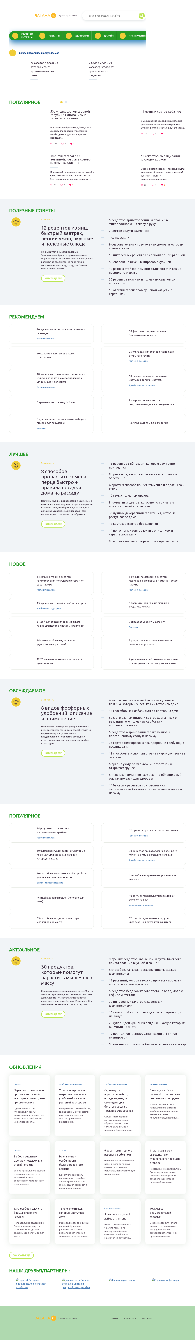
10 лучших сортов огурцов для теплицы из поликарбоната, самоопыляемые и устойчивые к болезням (61, 378)
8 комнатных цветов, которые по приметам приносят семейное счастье (141, 504)
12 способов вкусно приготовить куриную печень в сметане (147, 755)
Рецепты (54, 35)
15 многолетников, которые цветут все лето (71, 1212)
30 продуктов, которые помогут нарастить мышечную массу (66, 975)
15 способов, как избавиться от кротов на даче (144, 711)
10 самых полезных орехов (129, 495)
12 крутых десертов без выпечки (133, 523)
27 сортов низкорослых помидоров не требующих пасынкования (146, 744)
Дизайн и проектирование (142, 385)
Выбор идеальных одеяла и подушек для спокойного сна (28, 1160)
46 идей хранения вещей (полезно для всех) (60, 899)
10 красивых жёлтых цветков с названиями (55, 355)
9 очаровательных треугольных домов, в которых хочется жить (146, 246)
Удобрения (82, 35)
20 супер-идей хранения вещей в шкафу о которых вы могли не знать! (147, 1024)
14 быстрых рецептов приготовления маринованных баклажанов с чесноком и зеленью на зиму (146, 789)
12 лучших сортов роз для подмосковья (153, 830)
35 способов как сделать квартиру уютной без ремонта (58, 920)
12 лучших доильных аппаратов (148, 422)
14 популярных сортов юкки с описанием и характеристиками (141, 532)
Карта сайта (130, 1318)
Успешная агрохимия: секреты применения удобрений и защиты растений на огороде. (73, 1096)
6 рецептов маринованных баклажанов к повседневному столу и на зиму (139, 734)
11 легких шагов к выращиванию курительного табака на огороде (165, 1156)
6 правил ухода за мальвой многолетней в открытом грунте (140, 766)
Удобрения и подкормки (49, 608)
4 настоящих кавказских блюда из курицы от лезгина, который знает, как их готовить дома (143, 702)
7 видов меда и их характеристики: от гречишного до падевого (101, 69)
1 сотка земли (119, 237)
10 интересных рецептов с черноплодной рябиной (147, 255)
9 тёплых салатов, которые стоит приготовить (144, 541)
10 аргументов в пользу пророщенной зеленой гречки (152, 897)
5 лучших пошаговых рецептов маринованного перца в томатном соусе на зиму (153, 580)
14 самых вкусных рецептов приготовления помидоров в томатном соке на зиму (61, 580)
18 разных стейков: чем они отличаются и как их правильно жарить (145, 270)
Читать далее (53, 278)
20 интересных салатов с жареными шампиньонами (135, 1003)
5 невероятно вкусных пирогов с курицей (140, 262)
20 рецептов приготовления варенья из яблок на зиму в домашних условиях (153, 852)
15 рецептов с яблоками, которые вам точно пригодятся (142, 465)
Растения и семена (27, 35)
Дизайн (108, 35)
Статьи (17, 1084)
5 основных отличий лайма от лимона (117, 1216)
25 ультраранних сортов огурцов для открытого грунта (151, 353)
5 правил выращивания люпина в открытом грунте (149, 604)
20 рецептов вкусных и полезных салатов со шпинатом (142, 281)
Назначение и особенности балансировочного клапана (71, 1162)
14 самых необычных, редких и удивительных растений (56, 642)
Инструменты (137, 35)
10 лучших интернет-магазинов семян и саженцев (61, 331)
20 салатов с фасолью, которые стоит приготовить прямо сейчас (44, 69)
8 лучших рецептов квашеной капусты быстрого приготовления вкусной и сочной (145, 961)
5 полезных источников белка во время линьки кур (147, 1044)
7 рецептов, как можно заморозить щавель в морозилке (150, 642)
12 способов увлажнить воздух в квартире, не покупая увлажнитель (150, 920)
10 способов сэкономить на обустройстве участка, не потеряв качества (62, 875)
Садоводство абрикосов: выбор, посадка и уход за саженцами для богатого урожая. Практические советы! (118, 1100)
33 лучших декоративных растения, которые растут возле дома (142, 515)
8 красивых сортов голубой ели (56, 402)
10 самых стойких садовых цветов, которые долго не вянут (146, 1014)
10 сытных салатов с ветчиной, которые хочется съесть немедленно (70, 159)
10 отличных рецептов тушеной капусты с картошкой (140, 292)
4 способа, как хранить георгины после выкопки (152, 877)
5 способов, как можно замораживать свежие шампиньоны (142, 971)
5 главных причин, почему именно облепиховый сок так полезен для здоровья (145, 776)
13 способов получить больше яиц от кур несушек (28, 1212)
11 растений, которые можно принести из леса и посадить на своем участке (145, 982)
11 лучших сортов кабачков (161, 111)
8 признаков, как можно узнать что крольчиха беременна (143, 476)
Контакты (147, 1318)
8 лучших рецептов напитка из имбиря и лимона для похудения (61, 421)
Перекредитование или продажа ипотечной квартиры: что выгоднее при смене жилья (29, 1096)
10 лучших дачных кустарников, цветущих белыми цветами (148, 378)
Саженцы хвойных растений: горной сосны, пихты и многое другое (165, 1094)
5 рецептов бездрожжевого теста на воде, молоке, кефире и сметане (146, 993)
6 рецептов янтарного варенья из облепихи (118, 1152)
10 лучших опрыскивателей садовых (160, 1212)
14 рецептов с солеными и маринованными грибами (53, 830)
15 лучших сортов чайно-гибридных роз (61, 603)
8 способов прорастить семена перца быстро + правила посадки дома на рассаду (63, 482)
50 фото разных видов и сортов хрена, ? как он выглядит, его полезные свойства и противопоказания (144, 721)
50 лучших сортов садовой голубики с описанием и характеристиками (70, 115)
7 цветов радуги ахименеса (129, 230)
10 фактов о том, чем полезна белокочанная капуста (147, 333)
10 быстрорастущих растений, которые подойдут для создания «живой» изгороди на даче (61, 854)
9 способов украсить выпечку (147, 621)
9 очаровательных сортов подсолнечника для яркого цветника (151, 402)
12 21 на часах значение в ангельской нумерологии (60, 661)
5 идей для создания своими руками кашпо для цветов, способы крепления (60, 623)
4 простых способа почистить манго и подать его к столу (146, 486)
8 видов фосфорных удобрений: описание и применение (66, 713)
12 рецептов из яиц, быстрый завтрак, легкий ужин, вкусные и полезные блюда (67, 236)
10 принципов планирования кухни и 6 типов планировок (143, 1035)
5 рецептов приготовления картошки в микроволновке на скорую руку (138, 222)
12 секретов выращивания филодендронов (161, 157)
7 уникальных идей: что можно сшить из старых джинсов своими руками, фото (153, 661)
